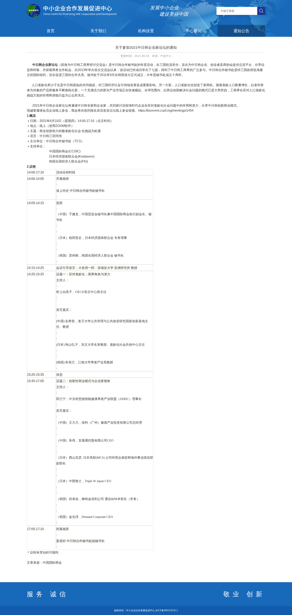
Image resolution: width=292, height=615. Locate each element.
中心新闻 (194, 31)
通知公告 (241, 31)
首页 (51, 31)
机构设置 (146, 31)
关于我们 (98, 31)
